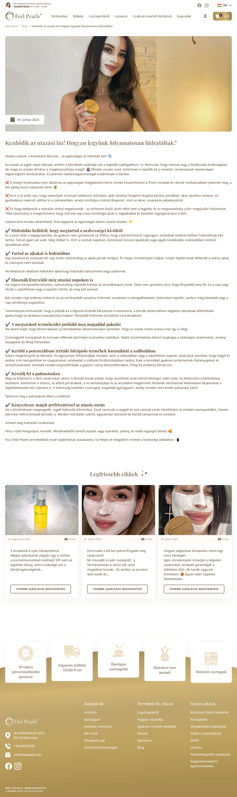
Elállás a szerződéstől (206, 733)
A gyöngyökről (98, 16)
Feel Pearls (11, 26)
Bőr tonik (91, 733)
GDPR (194, 740)
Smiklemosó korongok (100, 747)
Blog (24, 26)
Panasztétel (198, 719)
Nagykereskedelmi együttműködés (204, 763)
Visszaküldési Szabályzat (208, 726)
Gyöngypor (92, 719)
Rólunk (78, 16)
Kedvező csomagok (98, 726)
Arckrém (90, 712)
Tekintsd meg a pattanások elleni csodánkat (37, 396)
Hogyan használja (150, 719)
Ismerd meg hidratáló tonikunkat (29, 423)
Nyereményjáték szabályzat (210, 754)
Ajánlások (144, 740)
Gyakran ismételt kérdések (152, 16)
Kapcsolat (184, 16)
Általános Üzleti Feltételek (209, 712)
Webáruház (59, 16)
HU (225, 5)
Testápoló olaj (94, 740)
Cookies (196, 747)
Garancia (121, 16)
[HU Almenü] (230, 5)
